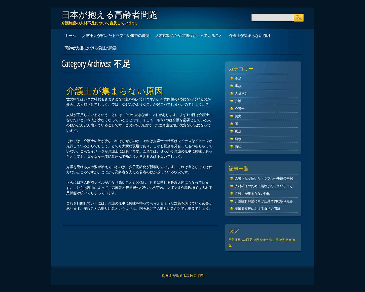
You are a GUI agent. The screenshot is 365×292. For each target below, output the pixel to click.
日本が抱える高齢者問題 (109, 14)
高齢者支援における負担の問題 (91, 48)
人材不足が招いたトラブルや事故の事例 (115, 35)
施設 (238, 131)
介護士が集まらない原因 (249, 35)
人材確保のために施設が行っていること (188, 35)
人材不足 (241, 93)
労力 (238, 116)
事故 (238, 86)
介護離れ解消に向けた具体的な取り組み (264, 201)
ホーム (70, 35)
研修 (238, 139)
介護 (238, 101)
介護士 (240, 109)
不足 (238, 78)
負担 (238, 146)
